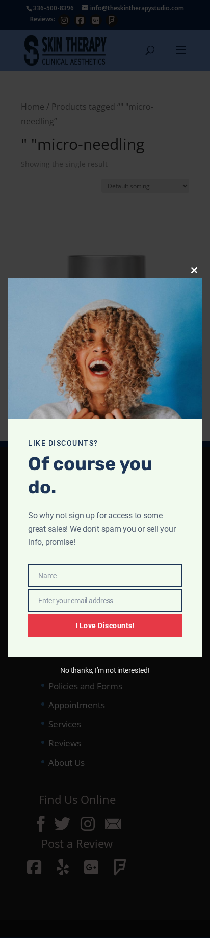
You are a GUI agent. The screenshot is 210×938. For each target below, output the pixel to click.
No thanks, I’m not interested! (104, 670)
